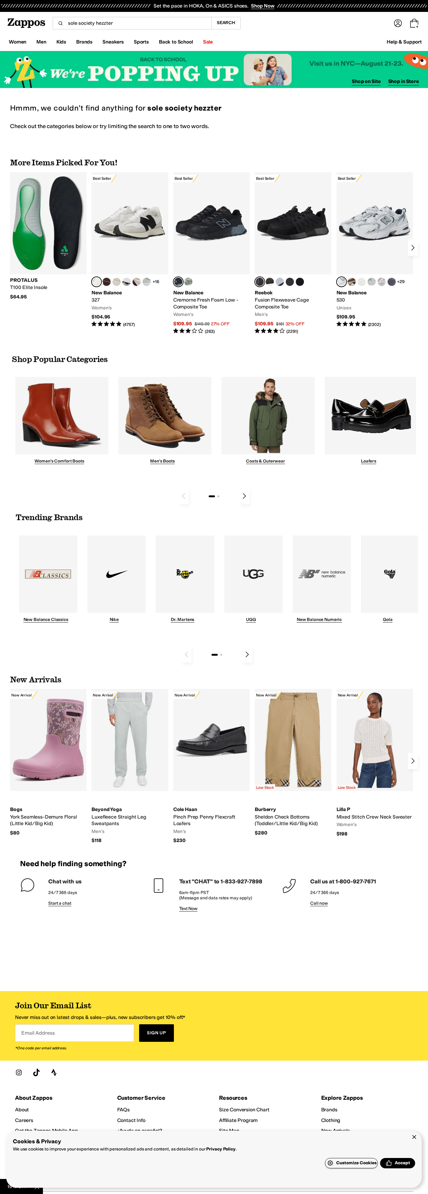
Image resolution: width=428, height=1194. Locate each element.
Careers (24, 1120)
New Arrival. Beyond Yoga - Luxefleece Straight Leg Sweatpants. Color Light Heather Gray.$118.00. (129, 766)
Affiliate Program (238, 1120)
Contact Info (131, 1120)
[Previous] (184, 496)
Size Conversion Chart (244, 1110)
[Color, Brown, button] (270, 282)
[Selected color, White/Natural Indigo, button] (342, 282)
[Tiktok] (36, 1072)
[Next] (413, 248)
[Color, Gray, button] (280, 282)
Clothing (331, 1120)
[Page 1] (212, 496)
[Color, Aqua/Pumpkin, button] (188, 282)
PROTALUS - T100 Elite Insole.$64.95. (48, 236)
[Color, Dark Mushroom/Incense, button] (352, 282)
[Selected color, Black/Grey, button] (178, 282)
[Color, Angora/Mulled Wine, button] (137, 282)
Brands (329, 1110)
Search (226, 22)
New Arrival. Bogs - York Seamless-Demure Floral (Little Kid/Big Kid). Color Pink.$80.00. (48, 762)
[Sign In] (397, 23)
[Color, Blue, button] (290, 282)
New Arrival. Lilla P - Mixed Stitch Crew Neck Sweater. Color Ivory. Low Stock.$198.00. (375, 763)
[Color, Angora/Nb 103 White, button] (147, 282)
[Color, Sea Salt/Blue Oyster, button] (362, 282)
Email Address (38, 1033)
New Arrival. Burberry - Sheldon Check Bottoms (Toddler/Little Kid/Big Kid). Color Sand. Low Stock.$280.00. (293, 762)
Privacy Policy (220, 1149)
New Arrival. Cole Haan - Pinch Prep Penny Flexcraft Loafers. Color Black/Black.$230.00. (211, 766)
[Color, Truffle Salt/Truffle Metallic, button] (382, 282)
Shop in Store (403, 81)
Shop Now (262, 6)
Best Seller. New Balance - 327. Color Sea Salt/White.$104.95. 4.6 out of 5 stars (129, 250)
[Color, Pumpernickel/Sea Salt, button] (107, 282)
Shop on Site (366, 81)
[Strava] (54, 1072)
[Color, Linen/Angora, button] (117, 282)
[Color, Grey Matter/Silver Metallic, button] (372, 282)
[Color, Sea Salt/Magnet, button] (392, 282)
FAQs (123, 1110)
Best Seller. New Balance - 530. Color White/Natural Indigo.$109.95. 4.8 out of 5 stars (375, 250)
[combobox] (132, 23)
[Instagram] (19, 1072)
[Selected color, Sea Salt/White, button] (96, 282)
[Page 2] (218, 496)
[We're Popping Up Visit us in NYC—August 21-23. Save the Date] (214, 69)
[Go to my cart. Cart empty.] (414, 23)
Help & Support (404, 42)
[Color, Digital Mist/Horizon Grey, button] (127, 282)
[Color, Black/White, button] (300, 282)
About (22, 1110)
